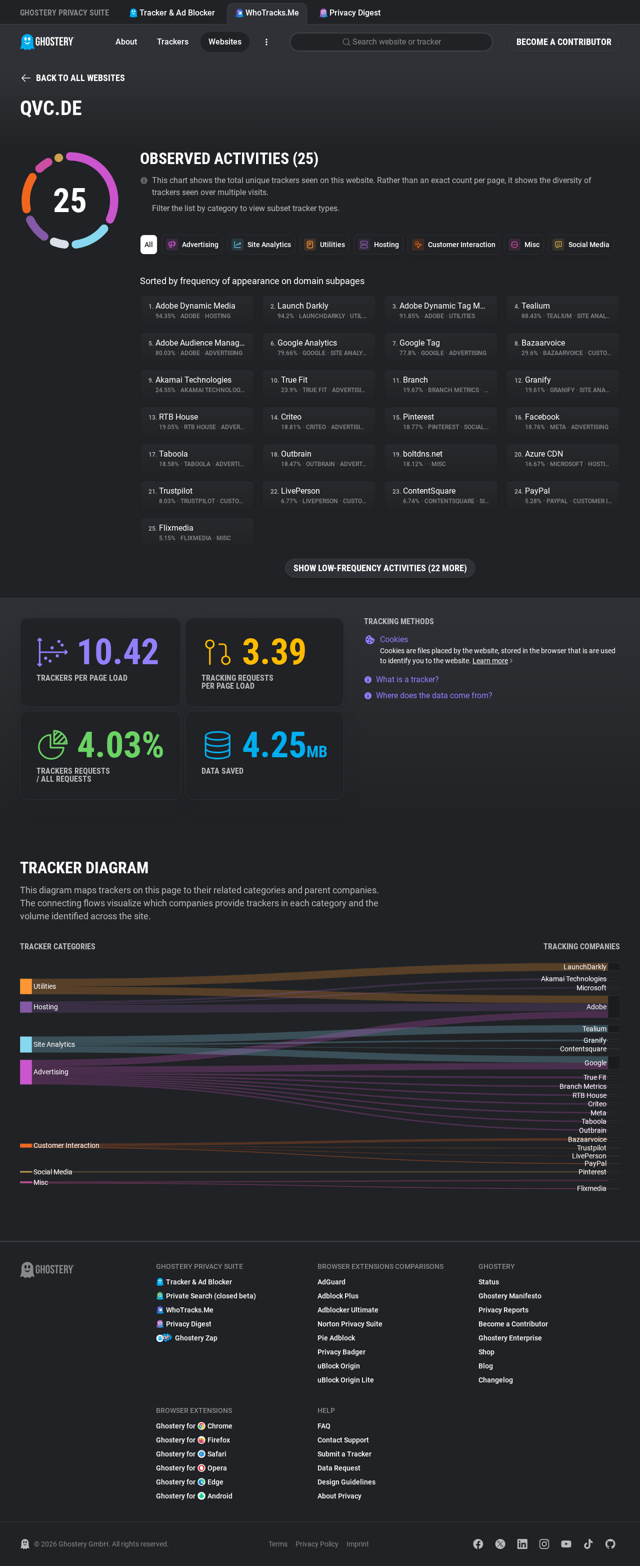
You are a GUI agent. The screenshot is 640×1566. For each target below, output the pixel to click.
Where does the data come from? (434, 695)
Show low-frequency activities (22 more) (380, 568)
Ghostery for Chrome (194, 1426)
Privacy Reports (503, 1310)
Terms (278, 1544)
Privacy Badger (342, 1352)
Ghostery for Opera (191, 1468)
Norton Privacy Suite (350, 1324)
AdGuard (332, 1282)
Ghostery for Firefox (193, 1440)
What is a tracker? (407, 679)
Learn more (490, 661)
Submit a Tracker (345, 1454)
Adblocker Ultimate (348, 1310)
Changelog (495, 1380)
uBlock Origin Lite (346, 1380)
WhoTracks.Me (272, 13)
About (126, 42)
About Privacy (340, 1496)
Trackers (172, 42)
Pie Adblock (336, 1338)
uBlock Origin (339, 1366)
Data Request (339, 1468)
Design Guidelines (347, 1482)
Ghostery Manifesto (510, 1296)
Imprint (357, 1544)
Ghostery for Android (194, 1496)
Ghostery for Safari (191, 1454)
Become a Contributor (564, 42)
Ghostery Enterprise (510, 1338)
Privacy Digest (355, 13)
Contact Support (343, 1440)
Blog (485, 1366)
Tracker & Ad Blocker (177, 13)
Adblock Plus (338, 1296)
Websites (225, 42)
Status (488, 1282)
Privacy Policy (317, 1544)
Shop (486, 1352)
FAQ (324, 1426)
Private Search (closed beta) (211, 1296)
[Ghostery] (47, 42)
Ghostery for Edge (190, 1482)
